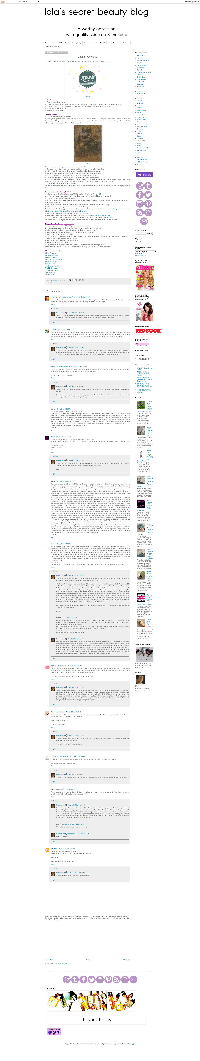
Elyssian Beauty (50, 261)
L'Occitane (140, 98)
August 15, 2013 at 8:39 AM (76, 872)
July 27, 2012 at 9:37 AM (76, 735)
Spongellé (140, 138)
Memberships (136, 43)
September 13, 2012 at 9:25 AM (75, 824)
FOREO (139, 91)
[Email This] (73, 280)
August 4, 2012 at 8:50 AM (76, 805)
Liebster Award (55, 283)
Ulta (138, 152)
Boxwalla (140, 70)
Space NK (140, 136)
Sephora (139, 131)
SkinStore (140, 134)
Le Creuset (140, 103)
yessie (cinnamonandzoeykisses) (62, 297)
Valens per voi (50, 272)
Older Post (126, 960)
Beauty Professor (51, 257)
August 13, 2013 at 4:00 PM (66, 848)
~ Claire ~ (54, 330)
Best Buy (140, 63)
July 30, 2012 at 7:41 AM (76, 639)
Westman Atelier (142, 159)
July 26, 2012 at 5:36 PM (74, 665)
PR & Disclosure (64, 43)
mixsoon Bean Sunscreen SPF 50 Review (150, 430)
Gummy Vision (50, 264)
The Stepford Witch (51, 270)
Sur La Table (141, 141)
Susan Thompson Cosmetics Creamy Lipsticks (70, 211)
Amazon (139, 58)
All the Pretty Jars (51, 253)
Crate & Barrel (141, 77)
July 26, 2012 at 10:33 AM (76, 313)
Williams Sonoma (142, 162)
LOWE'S (139, 105)
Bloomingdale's (142, 65)
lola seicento (60, 313)
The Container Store (143, 148)
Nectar (139, 112)
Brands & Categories (52, 46)
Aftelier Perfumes (142, 56)
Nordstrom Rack (142, 119)
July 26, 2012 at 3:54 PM (63, 481)
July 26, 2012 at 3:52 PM (76, 460)
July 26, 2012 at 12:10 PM (76, 347)
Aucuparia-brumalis (51, 255)
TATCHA (139, 145)
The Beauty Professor (58, 712)
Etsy (138, 89)
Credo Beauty (141, 79)
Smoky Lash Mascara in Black (99, 215)
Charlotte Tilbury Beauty (144, 72)
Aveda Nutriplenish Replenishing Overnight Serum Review (144, 379)
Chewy (139, 75)
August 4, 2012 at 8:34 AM (67, 789)
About (54, 43)
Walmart (139, 155)
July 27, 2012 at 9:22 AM (73, 712)
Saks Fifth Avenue (142, 126)
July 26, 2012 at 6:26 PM (76, 687)
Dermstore (140, 84)
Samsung (140, 129)
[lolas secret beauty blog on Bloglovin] (142, 345)
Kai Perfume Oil (95, 194)
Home (47, 43)
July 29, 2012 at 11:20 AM (77, 756)
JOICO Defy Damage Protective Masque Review (143, 373)
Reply (53, 304)
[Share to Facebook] (80, 280)
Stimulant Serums (109, 217)
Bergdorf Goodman (143, 60)
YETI (138, 164)
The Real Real (141, 150)
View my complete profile (143, 691)
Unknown (54, 848)
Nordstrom (140, 117)
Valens (53, 437)
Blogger (132, 1044)
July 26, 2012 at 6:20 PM (76, 575)
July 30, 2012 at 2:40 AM (69, 618)
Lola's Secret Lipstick (98, 43)
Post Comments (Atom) (61, 963)
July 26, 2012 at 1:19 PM (63, 409)
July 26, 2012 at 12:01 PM (66, 330)
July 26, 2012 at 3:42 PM (63, 437)
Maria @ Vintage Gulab (58, 665)
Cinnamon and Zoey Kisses (54, 259)
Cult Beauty (140, 82)
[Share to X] (78, 280)
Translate (143, 256)
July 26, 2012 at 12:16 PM (79, 366)
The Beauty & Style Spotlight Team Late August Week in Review (144, 385)
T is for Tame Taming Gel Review (149, 623)
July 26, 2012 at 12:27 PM (76, 386)
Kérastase (140, 96)
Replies (55, 309)
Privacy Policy (76, 43)
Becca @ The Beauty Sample (60, 366)
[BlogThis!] (76, 280)
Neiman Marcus (142, 115)
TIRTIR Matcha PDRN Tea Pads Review (149, 575)
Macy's (139, 108)
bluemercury (141, 68)
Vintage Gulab (50, 274)
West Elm (140, 157)
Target (139, 143)
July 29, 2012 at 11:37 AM (76, 774)
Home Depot (141, 93)
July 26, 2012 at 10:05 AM (82, 297)
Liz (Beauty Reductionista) (59, 756)
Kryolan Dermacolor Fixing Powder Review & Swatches (144, 390)
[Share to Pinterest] (82, 280)
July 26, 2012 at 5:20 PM (63, 544)
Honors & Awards (123, 43)
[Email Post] (69, 280)
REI (138, 124)
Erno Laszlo (141, 86)
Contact (86, 43)
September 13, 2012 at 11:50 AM (78, 834)
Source (88, 96)
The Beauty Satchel (65, 61)
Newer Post (49, 960)
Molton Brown (141, 110)
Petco (139, 122)
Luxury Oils (111, 43)
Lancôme (140, 100)
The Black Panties (51, 268)
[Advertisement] (87, 940)
